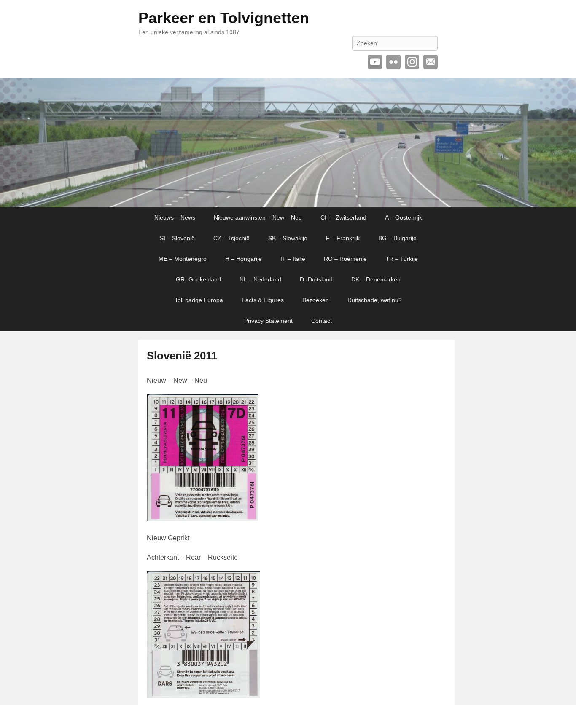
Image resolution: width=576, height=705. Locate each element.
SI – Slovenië (177, 238)
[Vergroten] (247, 405)
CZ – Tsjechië (231, 238)
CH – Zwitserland (343, 217)
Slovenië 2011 (182, 355)
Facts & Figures (263, 300)
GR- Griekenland (198, 279)
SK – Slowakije (287, 238)
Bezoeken (315, 300)
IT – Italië (292, 258)
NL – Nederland (260, 279)
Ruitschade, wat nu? (374, 300)
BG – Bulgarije (397, 238)
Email (430, 62)
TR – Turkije (401, 258)
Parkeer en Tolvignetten (223, 18)
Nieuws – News (174, 217)
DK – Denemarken (376, 279)
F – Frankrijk (343, 238)
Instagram (412, 62)
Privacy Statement (268, 320)
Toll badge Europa (199, 300)
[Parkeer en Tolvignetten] (288, 142)
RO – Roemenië (345, 258)
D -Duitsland (316, 279)
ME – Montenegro (183, 258)
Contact (321, 320)
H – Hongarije (243, 258)
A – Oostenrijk (403, 217)
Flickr (393, 62)
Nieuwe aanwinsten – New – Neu (258, 217)
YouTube (375, 62)
